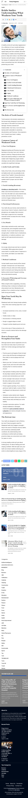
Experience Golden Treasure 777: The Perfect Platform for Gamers (13, 471)
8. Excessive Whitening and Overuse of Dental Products (13, 99)
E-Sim (2, 592)
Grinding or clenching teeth (9, 189)
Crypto (3, 587)
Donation (3, 590)
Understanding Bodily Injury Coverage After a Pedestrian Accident (16, 486)
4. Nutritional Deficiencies (13, 88)
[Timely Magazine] (14, 2)
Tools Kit (3, 663)
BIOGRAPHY (4, 567)
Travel (3, 665)
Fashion (3, 600)
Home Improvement (6, 620)
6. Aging (8, 93)
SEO (2, 645)
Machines (3, 628)
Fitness (3, 605)
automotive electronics (7, 565)
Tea (2, 653)
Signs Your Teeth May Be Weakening (14, 103)
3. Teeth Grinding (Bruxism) (14, 85)
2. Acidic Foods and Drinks (13, 82)
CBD (2, 575)
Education (3, 595)
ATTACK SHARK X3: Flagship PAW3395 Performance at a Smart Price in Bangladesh (16, 527)
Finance (3, 602)
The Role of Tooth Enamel (11, 73)
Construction (4, 585)
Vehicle (3, 668)
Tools (2, 660)
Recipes (3, 640)
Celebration (4, 577)
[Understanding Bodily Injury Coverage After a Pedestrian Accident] (4, 487)
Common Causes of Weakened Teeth (12, 76)
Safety (3, 643)
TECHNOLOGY (5, 658)
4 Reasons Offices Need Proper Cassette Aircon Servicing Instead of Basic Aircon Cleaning (15, 544)
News (2, 630)
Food (2, 607)
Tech (2, 655)
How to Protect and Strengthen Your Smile (14, 106)
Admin (4, 737)
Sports (3, 650)
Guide (2, 615)
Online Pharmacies (6, 633)
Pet (2, 635)
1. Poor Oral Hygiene (12, 80)
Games (4, 477)
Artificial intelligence (6, 562)
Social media (4, 648)
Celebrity (3, 580)
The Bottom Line (9, 110)
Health (3, 7)
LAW (2, 623)
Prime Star (5, 23)
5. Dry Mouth (10, 90)
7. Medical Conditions (12, 96)
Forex (2, 610)
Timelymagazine (11, 788)
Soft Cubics (17, 790)
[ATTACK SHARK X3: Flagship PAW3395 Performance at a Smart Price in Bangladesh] (4, 528)
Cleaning (3, 582)
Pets (2, 638)
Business (3, 572)
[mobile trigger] (2, 2)
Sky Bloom (5, 758)
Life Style (3, 625)
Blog (2, 570)
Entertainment (5, 597)
